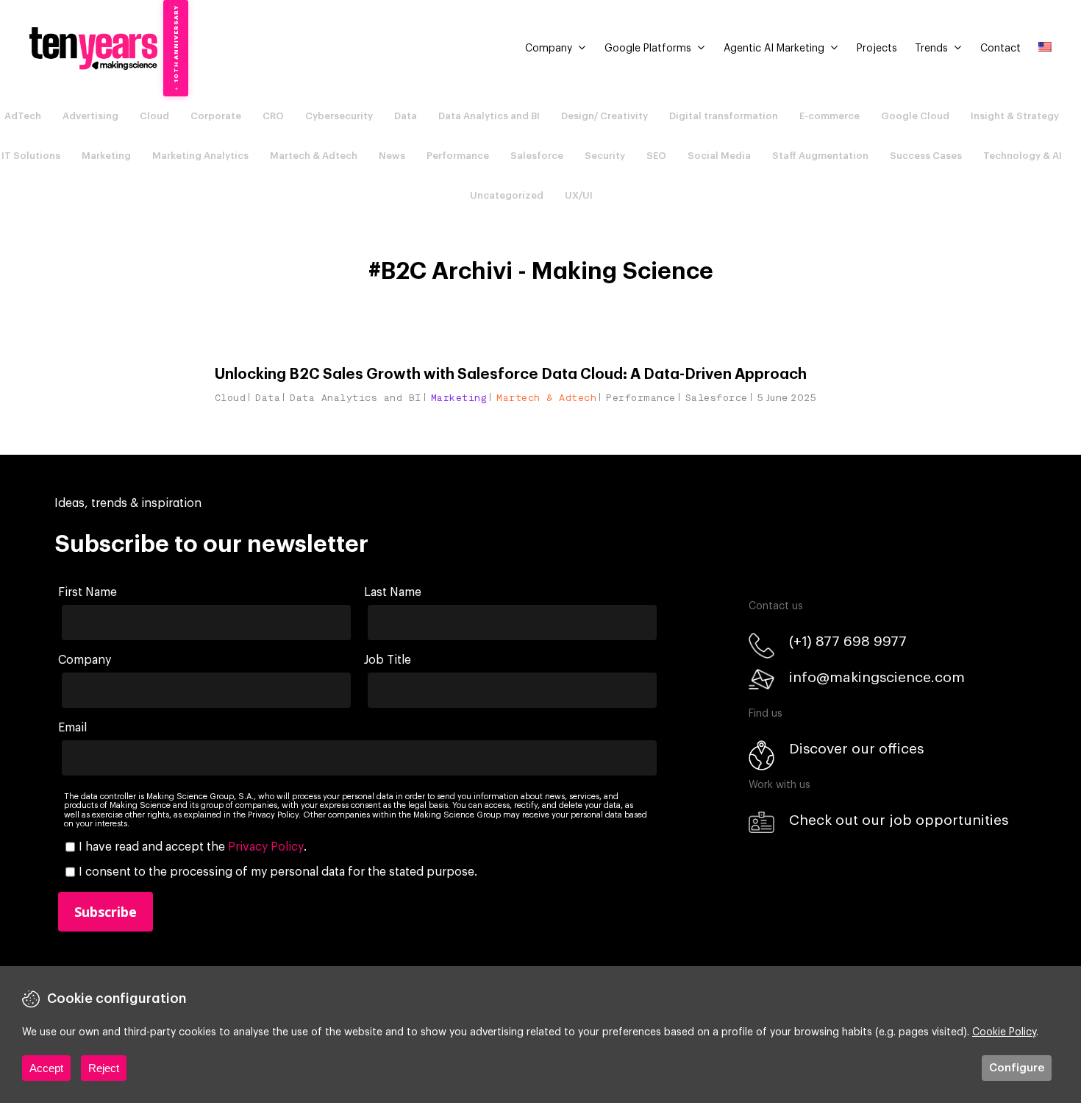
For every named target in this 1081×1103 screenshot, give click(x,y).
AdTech (22, 116)
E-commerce (829, 116)
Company (548, 48)
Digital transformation (723, 116)
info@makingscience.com (877, 677)
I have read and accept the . (193, 847)
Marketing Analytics (200, 155)
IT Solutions (30, 155)
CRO (273, 116)
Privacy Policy (266, 847)
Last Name (392, 592)
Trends (931, 48)
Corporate (215, 116)
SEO (656, 155)
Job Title (387, 660)
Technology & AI (1022, 155)
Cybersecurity (339, 116)
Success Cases (926, 155)
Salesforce (536, 155)
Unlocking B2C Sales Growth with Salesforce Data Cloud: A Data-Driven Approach (511, 374)
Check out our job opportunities (898, 820)
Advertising (90, 116)
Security (605, 155)
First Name (87, 592)
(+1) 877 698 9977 (848, 641)
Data (405, 116)
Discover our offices (856, 749)
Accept (46, 1068)
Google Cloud (915, 116)
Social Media (719, 155)
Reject (103, 1068)
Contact (1000, 48)
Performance (458, 155)
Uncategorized (506, 195)
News (392, 155)
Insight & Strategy (1015, 116)
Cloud (154, 116)
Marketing (106, 155)
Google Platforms (647, 48)
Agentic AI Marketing (774, 48)
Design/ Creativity (604, 116)
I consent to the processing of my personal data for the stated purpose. (278, 872)
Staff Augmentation (820, 155)
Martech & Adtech (313, 155)
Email (72, 728)
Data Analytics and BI (489, 116)
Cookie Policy (1004, 1032)
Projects (877, 48)
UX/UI (579, 195)
